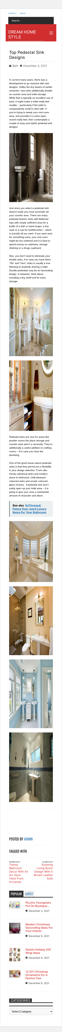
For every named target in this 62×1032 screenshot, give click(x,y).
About (23, 13)
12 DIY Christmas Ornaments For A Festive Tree (36, 975)
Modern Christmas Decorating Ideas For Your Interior (39, 928)
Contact (12, 13)
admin (28, 839)
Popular (16, 894)
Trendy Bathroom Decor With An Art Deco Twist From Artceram (18, 873)
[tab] (16, 894)
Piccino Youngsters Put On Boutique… (38, 904)
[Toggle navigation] (51, 32)
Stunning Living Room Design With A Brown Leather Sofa (43, 871)
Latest (29, 894)
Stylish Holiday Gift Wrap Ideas (38, 951)
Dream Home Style (22, 35)
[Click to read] (20, 823)
